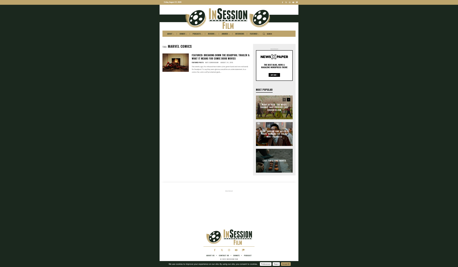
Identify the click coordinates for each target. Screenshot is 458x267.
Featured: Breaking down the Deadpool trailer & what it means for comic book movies (221, 56)
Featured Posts (198, 62)
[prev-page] (284, 99)
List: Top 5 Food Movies (274, 160)
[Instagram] (290, 2)
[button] (266, 34)
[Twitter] (286, 2)
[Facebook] (282, 2)
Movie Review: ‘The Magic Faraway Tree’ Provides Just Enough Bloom (274, 107)
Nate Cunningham (212, 62)
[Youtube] (293, 2)
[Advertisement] (229, 209)
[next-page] (288, 99)
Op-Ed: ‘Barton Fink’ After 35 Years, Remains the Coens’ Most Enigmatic (274, 134)
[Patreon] (297, 2)
